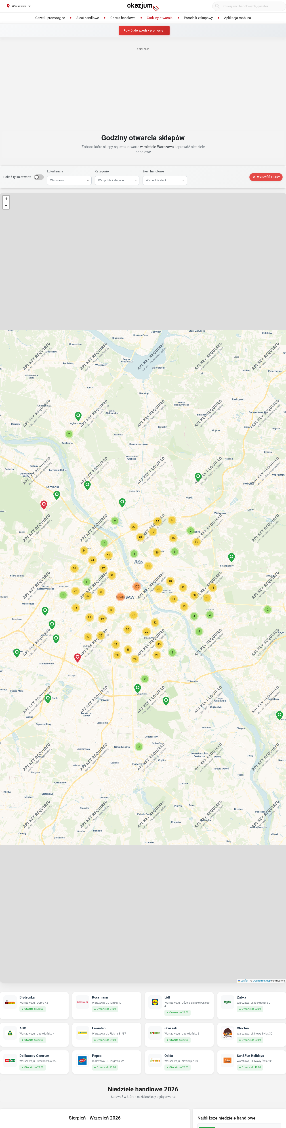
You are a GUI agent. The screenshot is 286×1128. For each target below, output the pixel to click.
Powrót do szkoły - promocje (143, 30)
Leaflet (244, 980)
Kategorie (102, 171)
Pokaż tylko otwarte (17, 177)
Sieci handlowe (153, 171)
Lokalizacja (55, 171)
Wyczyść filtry (268, 177)
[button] (158, 589)
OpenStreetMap (262, 980)
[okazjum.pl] (143, 6)
